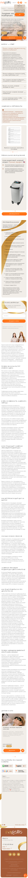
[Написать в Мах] (18, 3)
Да (19, 14)
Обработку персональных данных (10, 328)
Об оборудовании (14, 213)
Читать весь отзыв (19, 824)
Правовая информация (14, 865)
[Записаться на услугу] (22, 750)
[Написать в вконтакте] (13, 854)
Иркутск (14, 2)
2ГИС (3, 846)
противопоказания (13, 861)
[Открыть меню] (26, 2)
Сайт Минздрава (14, 864)
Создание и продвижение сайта (17, 875)
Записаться (12, 37)
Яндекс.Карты (6, 848)
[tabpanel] (14, 138)
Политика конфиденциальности (14, 872)
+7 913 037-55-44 (7, 844)
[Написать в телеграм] (21, 3)
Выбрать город (20, 10)
